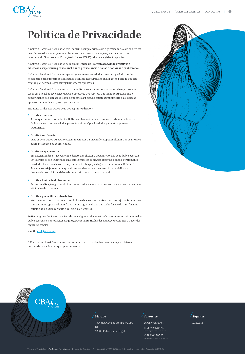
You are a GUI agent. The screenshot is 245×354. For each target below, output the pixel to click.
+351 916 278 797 (153, 335)
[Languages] (230, 11)
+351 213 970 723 (153, 328)
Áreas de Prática (187, 11)
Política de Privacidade (59, 349)
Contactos (212, 11)
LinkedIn (197, 322)
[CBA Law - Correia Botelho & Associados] (27, 11)
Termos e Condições (36, 349)
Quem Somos (160, 11)
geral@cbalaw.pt (45, 231)
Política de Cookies (81, 349)
